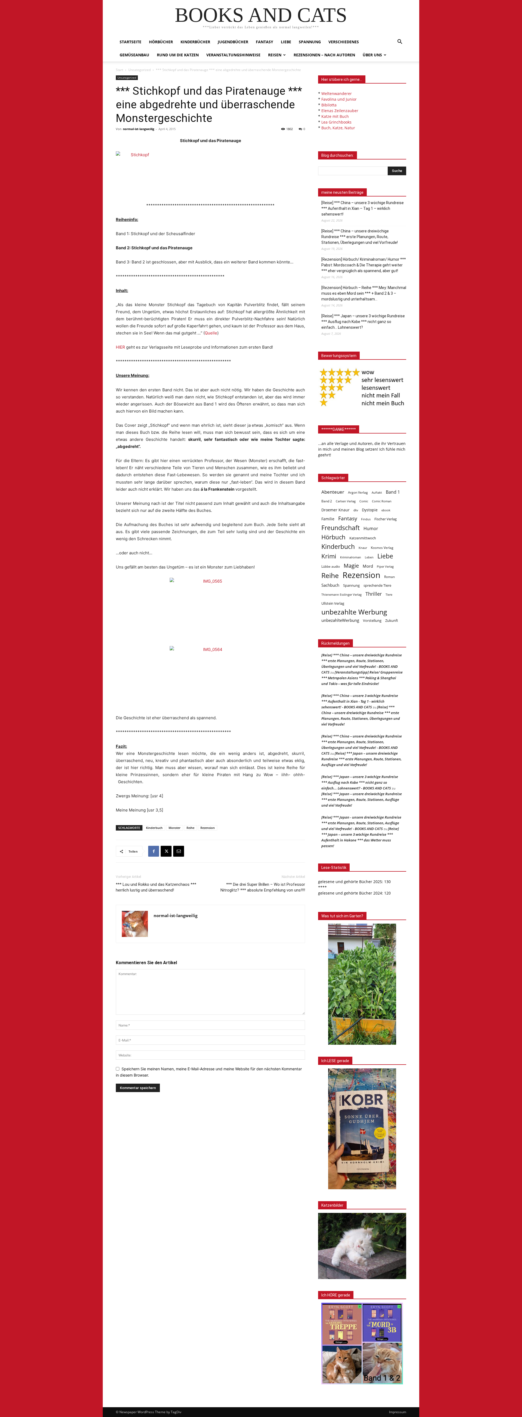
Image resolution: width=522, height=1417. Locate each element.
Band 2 (326, 501)
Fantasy (264, 41)
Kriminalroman (350, 557)
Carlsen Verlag (346, 501)
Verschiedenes (343, 41)
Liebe (286, 41)
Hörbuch (333, 537)
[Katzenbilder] (362, 1246)
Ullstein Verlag (332, 603)
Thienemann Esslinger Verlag (341, 595)
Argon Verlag (358, 492)
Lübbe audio (330, 566)
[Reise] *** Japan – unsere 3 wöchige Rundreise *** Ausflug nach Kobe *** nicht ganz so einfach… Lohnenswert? (363, 322)
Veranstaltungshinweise (233, 54)
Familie (327, 518)
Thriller (373, 594)
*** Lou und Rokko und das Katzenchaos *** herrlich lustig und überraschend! (156, 887)
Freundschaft (340, 528)
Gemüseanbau (134, 54)
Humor (370, 528)
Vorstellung (372, 620)
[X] (166, 851)
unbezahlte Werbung (354, 612)
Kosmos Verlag (382, 547)
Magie (351, 565)
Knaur (363, 548)
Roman (389, 576)
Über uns (372, 54)
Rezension (207, 828)
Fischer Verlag (385, 519)
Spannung (310, 41)
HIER (120, 347)
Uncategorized (139, 69)
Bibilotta (329, 104)
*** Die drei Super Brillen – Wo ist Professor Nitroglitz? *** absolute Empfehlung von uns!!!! (262, 887)
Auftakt (377, 492)
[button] (399, 42)
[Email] (178, 851)
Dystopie (370, 509)
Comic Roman (381, 501)
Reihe (190, 828)
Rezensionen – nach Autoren (324, 54)
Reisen (274, 54)
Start (119, 69)
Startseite (130, 41)
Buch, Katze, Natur (338, 127)
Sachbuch (330, 585)
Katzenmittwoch (362, 538)
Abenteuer (332, 492)
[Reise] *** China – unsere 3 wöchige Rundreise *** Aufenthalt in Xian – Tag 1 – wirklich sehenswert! (362, 208)
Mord (368, 566)
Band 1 (393, 492)
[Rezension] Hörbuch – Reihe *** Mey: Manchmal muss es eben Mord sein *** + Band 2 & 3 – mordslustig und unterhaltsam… (363, 293)
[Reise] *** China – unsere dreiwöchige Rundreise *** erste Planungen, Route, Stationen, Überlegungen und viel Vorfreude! (359, 237)
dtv (355, 510)
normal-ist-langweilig (138, 129)
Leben (369, 557)
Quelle (211, 333)
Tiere (389, 594)
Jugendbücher (233, 41)
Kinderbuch (154, 828)
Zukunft (391, 620)
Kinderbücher (195, 41)
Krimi (328, 556)
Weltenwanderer (336, 93)
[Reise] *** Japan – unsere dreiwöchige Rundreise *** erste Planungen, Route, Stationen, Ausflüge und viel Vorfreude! (361, 759)
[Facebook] (153, 851)
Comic (363, 501)
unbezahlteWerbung (340, 620)
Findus (366, 519)
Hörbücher (161, 41)
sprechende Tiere (377, 585)
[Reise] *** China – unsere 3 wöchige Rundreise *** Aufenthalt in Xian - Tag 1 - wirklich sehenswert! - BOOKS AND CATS (359, 701)
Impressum (397, 1412)
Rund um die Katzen (178, 54)
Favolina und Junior (339, 99)
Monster (175, 828)
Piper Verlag (385, 566)
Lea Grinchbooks (336, 122)
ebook (385, 510)
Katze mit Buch (335, 116)
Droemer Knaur (335, 509)
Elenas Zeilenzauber (339, 110)
